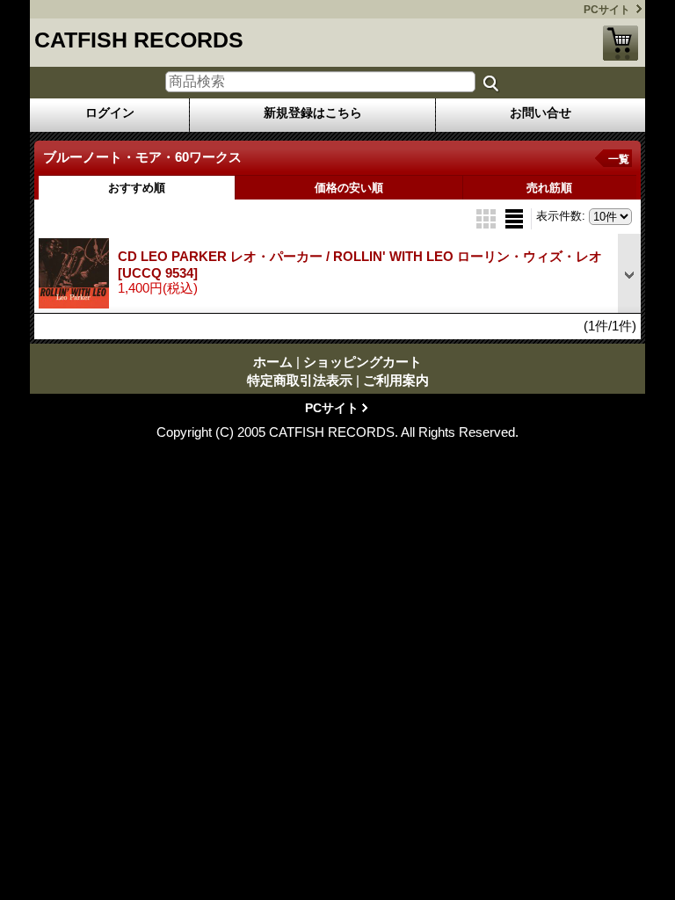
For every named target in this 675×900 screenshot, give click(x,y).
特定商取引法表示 (299, 380)
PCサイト (607, 10)
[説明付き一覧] (514, 217)
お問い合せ (540, 112)
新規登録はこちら (313, 112)
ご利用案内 (396, 380)
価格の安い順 (349, 187)
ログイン (109, 112)
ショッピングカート (620, 43)
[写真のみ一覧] (488, 217)
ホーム (273, 361)
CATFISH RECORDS (138, 39)
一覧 (618, 159)
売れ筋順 (549, 187)
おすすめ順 (136, 187)
